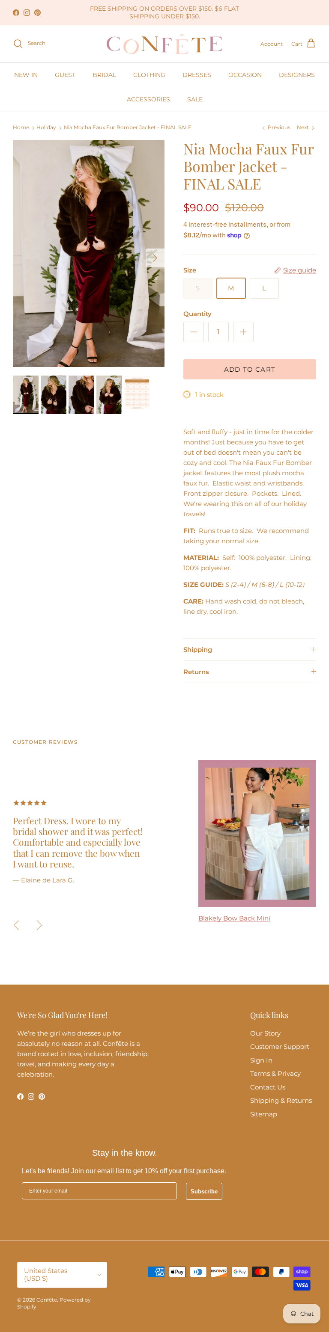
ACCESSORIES (148, 99)
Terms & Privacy (275, 1073)
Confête (46, 1299)
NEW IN (26, 75)
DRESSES (196, 75)
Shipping (197, 649)
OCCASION (245, 75)
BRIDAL (104, 75)
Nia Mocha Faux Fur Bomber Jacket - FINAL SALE (127, 127)
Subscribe (204, 1191)
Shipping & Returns (281, 1100)
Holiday (46, 127)
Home (21, 127)
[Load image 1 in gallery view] (88, 253)
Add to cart (249, 369)
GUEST (65, 75)
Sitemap (263, 1114)
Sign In (261, 1060)
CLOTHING (149, 75)
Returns (196, 672)
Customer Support (279, 1046)
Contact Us (267, 1087)
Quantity (197, 314)
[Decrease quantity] (193, 332)
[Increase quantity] (243, 332)
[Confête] (164, 44)
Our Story (265, 1033)
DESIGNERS (297, 75)
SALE (195, 99)
